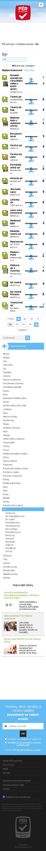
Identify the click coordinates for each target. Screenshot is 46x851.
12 (4, 77)
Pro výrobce (8, 765)
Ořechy (6, 446)
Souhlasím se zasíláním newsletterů (24, 739)
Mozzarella (10, 542)
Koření (6, 402)
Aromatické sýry (12, 523)
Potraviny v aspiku (11, 472)
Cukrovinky (8, 365)
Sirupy (6, 494)
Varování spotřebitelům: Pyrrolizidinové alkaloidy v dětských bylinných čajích (21, 595)
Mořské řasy (8, 420)
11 (4, 119)
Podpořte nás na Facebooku (18, 797)
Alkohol (6, 354)
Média (5, 769)
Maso (5, 413)
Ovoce (6, 450)
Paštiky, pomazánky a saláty (15, 454)
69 (25, 319)
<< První (10, 319)
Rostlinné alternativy (12, 483)
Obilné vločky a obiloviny (13, 439)
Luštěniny (7, 409)
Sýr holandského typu (15, 516)
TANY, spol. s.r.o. (16, 205)
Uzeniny (6, 563)
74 (23, 324)
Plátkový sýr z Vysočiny (15, 268)
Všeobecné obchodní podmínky (17, 781)
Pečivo (6, 457)
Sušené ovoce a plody (13, 505)
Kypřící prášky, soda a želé (14, 406)
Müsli (5, 432)
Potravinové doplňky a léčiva (15, 469)
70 (31, 319)
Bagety (6, 358)
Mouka (6, 424)
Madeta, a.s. (14, 129)
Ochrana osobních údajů (13, 785)
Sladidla (6, 498)
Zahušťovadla (8, 570)
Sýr (4, 509)
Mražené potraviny (11, 428)
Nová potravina (18, 346)
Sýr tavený (15, 282)
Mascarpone (16, 242)
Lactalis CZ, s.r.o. (16, 92)
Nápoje (6, 435)
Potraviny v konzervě (12, 476)
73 (17, 324)
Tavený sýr (16, 97)
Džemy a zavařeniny (12, 380)
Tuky (5, 559)
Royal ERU (14, 113)
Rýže (5, 491)
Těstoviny (7, 556)
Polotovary (8, 465)
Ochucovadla (8, 443)
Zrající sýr (9, 545)
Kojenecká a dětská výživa (14, 398)
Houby (6, 391)
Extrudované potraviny (13, 383)
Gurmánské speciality (12, 387)
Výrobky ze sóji (10, 567)
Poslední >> (23, 330)
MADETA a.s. (15, 195)
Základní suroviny (10, 574)
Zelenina (6, 578)
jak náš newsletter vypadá (28, 750)
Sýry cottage (11, 529)
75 (30, 324)
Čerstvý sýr (16, 145)
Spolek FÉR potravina (12, 761)
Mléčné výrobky (10, 417)
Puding (6, 480)
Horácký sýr (16, 178)
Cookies (6, 789)
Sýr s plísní (9, 519)
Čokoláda (7, 372)
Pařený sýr (10, 535)
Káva (5, 395)
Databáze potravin (24, 44)
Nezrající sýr (10, 548)
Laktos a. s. (14, 139)
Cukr (5, 361)
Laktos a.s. (14, 160)
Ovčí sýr (9, 551)
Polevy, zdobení (10, 461)
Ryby (5, 487)
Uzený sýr (9, 539)
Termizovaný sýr (12, 526)
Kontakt (6, 773)
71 (38, 319)
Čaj (4, 369)
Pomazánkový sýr (13, 532)
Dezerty (6, 376)
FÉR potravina (8, 44)
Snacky (6, 502)
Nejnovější (29, 70)
